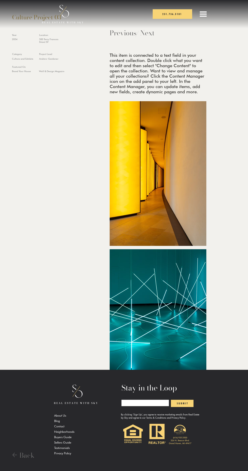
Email (125, 397)
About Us (60, 415)
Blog (57, 421)
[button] (203, 14)
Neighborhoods (64, 431)
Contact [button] (59, 426)
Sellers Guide (62, 442)
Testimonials (62, 448)
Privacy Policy (62, 453)
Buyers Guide (63, 437)
